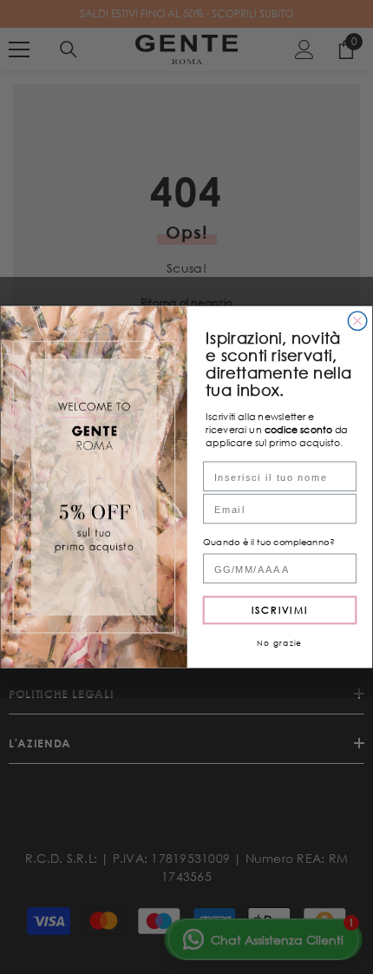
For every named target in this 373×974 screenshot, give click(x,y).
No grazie (279, 642)
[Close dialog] (357, 321)
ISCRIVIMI (280, 609)
